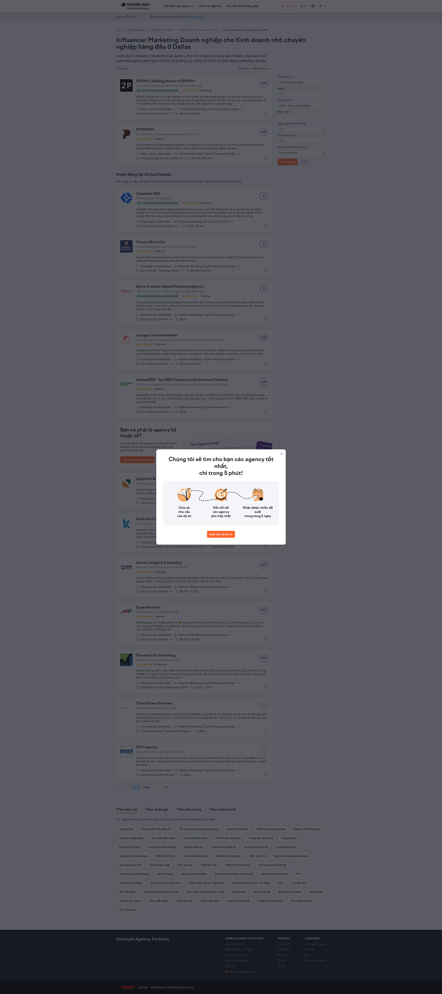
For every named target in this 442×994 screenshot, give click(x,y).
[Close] (281, 453)
